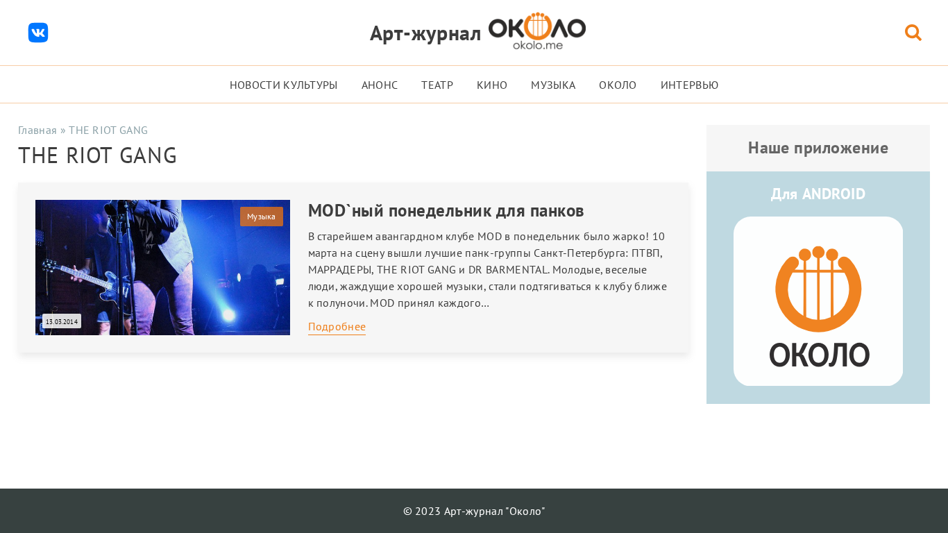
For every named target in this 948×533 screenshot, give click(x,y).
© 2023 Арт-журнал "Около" (474, 511)
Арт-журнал (426, 32)
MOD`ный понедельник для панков (446, 210)
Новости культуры (284, 85)
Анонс (380, 85)
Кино (492, 85)
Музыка (553, 85)
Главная (37, 130)
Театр (437, 85)
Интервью (690, 85)
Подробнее (337, 326)
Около (618, 85)
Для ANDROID (818, 193)
